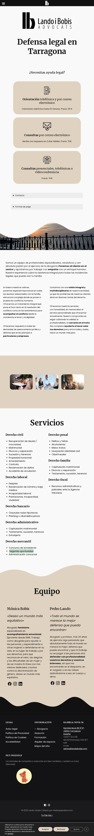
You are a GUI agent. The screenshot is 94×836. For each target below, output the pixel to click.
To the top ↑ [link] (47, 815)
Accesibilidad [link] (13, 741)
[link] (10, 685)
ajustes (10, 834)
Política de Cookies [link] (16, 737)
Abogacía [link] (42, 728)
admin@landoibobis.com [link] (75, 748)
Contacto (19, 195)
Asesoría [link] (39, 733)
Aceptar (45, 829)
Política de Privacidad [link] (17, 733)
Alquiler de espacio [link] (45, 741)
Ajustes (76, 829)
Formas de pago (23, 206)
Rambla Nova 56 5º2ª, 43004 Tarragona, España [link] (73, 731)
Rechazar (61, 829)
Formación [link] (40, 737)
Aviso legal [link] (11, 728)
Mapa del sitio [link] (42, 746)
